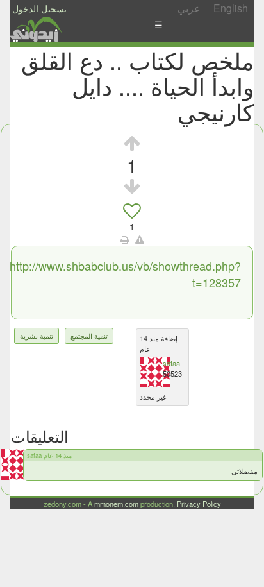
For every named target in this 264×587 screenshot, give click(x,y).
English (230, 8)
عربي (189, 8)
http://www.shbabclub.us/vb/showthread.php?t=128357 (125, 274)
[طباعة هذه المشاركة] (124, 239)
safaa (171, 363)
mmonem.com (116, 503)
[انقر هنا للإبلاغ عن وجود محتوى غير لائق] (139, 239)
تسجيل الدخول (39, 8)
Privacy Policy (199, 503)
